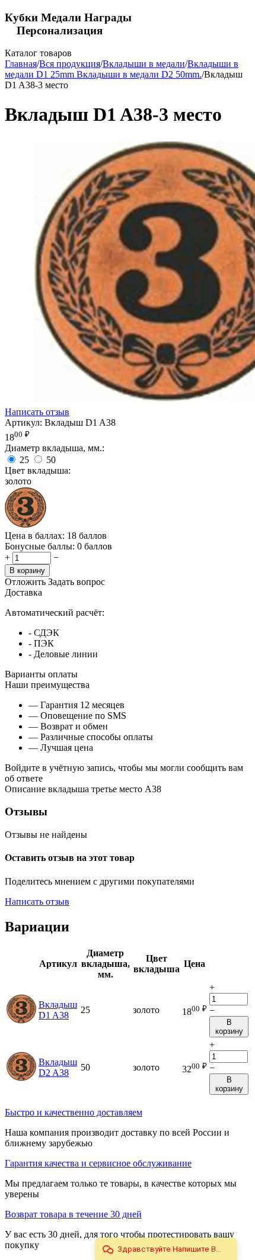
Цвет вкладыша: (38, 470)
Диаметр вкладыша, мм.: (54, 448)
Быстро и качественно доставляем (73, 1112)
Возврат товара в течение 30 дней (73, 1214)
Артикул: (23, 422)
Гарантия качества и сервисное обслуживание (98, 1163)
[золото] (25, 525)
